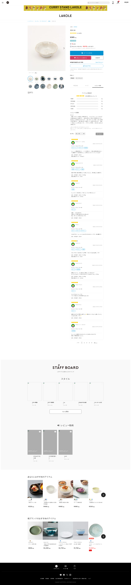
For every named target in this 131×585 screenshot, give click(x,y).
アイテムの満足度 (87, 93)
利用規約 (47, 578)
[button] (64, 48)
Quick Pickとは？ (99, 62)
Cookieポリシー (67, 578)
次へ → (95, 342)
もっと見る (65, 411)
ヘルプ (89, 578)
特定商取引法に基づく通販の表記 (79, 578)
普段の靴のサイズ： (75, 156)
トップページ (30, 21)
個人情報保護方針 (59, 578)
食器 (49, 21)
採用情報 (52, 578)
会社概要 (42, 578)
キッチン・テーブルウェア (40, 21)
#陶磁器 (72, 78)
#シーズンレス (79, 78)
